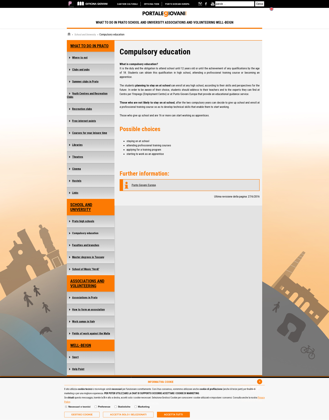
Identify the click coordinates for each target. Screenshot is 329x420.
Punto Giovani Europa (144, 185)
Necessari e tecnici (79, 406)
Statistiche (124, 406)
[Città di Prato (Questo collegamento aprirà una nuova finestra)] (71, 4)
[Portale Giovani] (164, 14)
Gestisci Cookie (82, 414)
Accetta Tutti (173, 414)
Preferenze (104, 406)
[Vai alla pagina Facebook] (206, 4)
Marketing (144, 406)
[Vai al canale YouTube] (212, 4)
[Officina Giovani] (92, 3)
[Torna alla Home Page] (68, 34)
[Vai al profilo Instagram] (200, 4)
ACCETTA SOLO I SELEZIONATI (128, 414)
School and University (85, 34)
